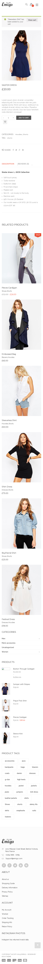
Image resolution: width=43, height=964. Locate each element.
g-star (7, 779)
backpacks (9, 767)
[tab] (9, 164)
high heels (21, 779)
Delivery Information (9, 888)
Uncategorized (8, 647)
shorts (9, 138)
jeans (7, 792)
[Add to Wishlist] (5, 122)
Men (3, 639)
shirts (26, 798)
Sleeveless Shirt (9, 420)
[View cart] (31, 4)
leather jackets (11, 798)
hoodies (8, 786)
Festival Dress (8, 619)
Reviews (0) (23, 164)
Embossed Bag (9, 354)
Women (5, 652)
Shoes (4, 291)
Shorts (25, 134)
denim (19, 773)
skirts (7, 810)
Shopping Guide (8, 883)
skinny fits (34, 804)
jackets (34, 786)
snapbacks (20, 810)
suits (34, 810)
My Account (6, 910)
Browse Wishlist (21, 260)
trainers (8, 817)
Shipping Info (7, 922)
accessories (9, 761)
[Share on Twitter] (16, 150)
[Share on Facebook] (13, 150)
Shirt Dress (7, 487)
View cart (32, 20)
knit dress (34, 792)
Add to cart (24, 118)
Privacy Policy (7, 892)
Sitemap (5, 896)
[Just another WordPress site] (7, 4)
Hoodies (18, 134)
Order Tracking (7, 918)
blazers (35, 767)
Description (8, 164)
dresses (32, 773)
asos (24, 761)
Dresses (5, 490)
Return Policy (7, 926)
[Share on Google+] (19, 150)
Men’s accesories (8, 643)
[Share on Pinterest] (23, 150)
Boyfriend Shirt (9, 553)
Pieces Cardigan (9, 288)
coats (7, 773)
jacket (21, 786)
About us (5, 879)
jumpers (19, 792)
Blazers (5, 357)
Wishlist (5, 914)
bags (23, 767)
